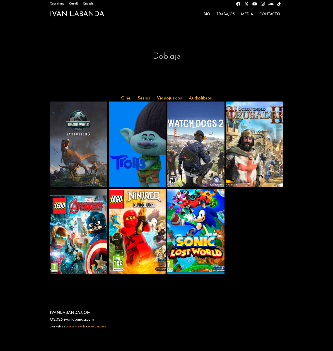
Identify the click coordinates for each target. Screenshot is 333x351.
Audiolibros (200, 98)
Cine (126, 98)
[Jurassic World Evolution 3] (78, 144)
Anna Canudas (96, 326)
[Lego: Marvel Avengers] (78, 231)
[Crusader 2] (254, 144)
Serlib (81, 326)
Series (144, 98)
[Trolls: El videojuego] (137, 144)
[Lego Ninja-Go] (137, 231)
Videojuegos (169, 98)
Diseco (70, 326)
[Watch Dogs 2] (195, 144)
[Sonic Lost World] (195, 231)
